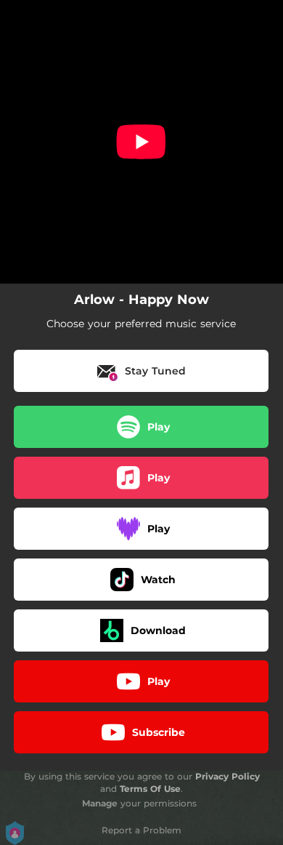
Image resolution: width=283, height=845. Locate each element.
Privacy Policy (227, 776)
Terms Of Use (150, 788)
